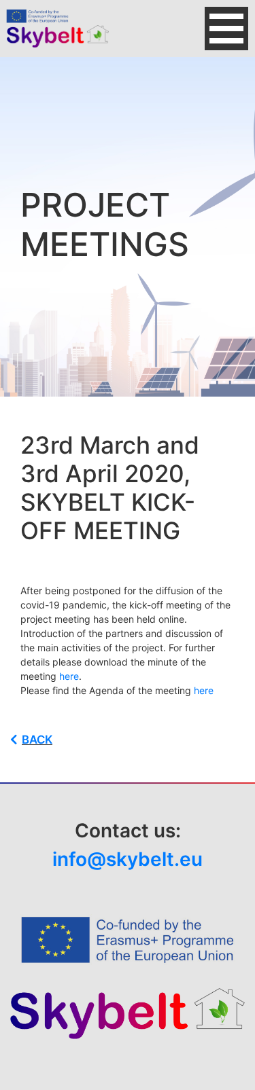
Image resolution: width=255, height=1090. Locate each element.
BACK (37, 739)
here (69, 676)
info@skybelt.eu (127, 859)
